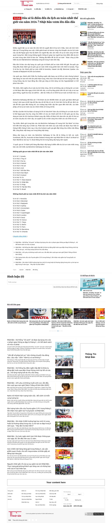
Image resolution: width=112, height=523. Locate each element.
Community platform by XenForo (40, 513)
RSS (9, 520)
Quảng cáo (78, 500)
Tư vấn (67, 500)
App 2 (79, 494)
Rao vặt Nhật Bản (40, 505)
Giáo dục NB (52, 493)
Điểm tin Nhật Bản (18, 13)
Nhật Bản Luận (82, 9)
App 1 (69, 494)
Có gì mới (70, 9)
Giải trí (37, 502)
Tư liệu (9, 496)
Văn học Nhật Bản (41, 493)
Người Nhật (39, 499)
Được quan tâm (85, 72)
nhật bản (28, 269)
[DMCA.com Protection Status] (94, 514)
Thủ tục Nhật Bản (26, 496)
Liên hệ (10, 499)
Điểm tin (24, 491)
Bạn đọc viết (52, 502)
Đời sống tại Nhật (26, 493)
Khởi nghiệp (52, 505)
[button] (42, 8)
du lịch (21, 269)
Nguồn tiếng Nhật (19, 236)
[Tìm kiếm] (93, 3)
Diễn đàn (38, 9)
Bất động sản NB (54, 491)
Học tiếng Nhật (40, 496)
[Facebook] (29, 520)
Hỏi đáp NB (52, 496)
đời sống (35, 269)
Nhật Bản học (60, 9)
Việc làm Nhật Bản (27, 499)
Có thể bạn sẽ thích (87, 276)
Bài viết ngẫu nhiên (87, 18)
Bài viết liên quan (13, 304)
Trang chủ (29, 9)
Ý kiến (51, 499)
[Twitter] (32, 520)
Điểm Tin (49, 9)
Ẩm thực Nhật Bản (41, 491)
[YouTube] (36, 520)
